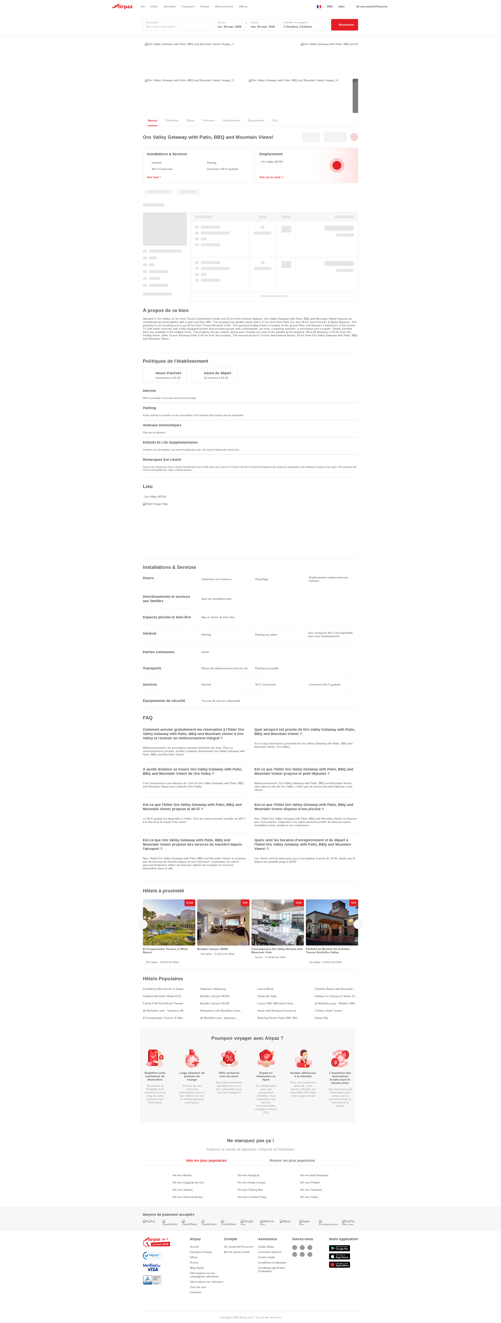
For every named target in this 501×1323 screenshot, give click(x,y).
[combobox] (177, 26)
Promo (194, 1262)
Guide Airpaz (266, 1246)
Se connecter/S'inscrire (238, 1246)
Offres (194, 1257)
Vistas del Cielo (267, 996)
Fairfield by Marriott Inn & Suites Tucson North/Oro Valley (163, 989)
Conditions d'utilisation (272, 1262)
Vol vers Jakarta (182, 1189)
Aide (341, 6)
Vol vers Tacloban (311, 1189)
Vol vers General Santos (187, 1197)
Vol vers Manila (182, 1175)
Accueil (194, 1246)
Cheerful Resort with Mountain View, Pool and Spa (334, 989)
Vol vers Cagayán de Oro (188, 1182)
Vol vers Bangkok (248, 1175)
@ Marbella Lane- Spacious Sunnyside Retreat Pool (217, 1018)
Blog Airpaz (197, 1267)
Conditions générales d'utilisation (271, 1269)
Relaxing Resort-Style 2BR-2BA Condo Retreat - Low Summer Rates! (277, 1018)
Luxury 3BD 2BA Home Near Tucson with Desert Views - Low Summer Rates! (277, 1003)
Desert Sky (321, 1017)
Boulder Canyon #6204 (214, 996)
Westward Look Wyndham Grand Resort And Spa (221, 1010)
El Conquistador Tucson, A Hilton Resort (163, 1018)
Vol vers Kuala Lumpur (252, 1182)
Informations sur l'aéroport (206, 1281)
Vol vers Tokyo (309, 1197)
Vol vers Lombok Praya (252, 1197)
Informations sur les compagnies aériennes (204, 1275)
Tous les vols (198, 1287)
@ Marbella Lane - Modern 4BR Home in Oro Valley (335, 1003)
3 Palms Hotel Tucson (328, 1010)
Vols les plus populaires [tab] (206, 1160)
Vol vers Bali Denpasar (314, 1175)
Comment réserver (270, 1252)
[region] (250, 931)
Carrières (196, 1292)
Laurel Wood (265, 988)
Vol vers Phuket (310, 1182)
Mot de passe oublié (237, 1252)
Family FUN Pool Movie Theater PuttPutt (163, 1003)
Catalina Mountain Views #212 (162, 996)
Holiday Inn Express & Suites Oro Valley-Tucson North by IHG (336, 996)
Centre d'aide (266, 1257)
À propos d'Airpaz (201, 1252)
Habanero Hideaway (213, 988)
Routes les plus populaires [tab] (292, 1160)
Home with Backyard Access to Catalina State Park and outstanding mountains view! (276, 1010)
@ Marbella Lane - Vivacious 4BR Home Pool (164, 1010)
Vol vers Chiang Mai (250, 1189)
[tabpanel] (250, 1182)
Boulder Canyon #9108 (214, 1003)
